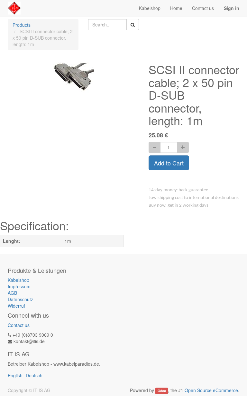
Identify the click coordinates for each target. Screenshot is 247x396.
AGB (12, 293)
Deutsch (34, 375)
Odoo (162, 390)
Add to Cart (169, 163)
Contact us (19, 325)
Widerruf (16, 305)
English (15, 375)
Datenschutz (20, 299)
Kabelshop (18, 280)
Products (22, 25)
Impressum (19, 286)
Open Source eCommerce (211, 390)
